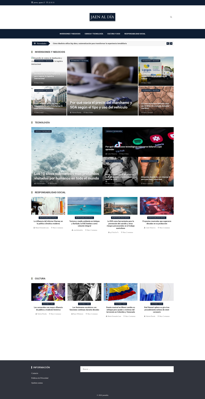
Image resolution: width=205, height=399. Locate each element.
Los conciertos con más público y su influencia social (74, 43)
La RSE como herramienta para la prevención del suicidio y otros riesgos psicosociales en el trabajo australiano (121, 224)
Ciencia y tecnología (43, 131)
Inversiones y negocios (43, 60)
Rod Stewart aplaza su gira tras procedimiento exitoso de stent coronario (120, 309)
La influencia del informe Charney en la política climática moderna (48, 222)
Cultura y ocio (48, 304)
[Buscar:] (127, 368)
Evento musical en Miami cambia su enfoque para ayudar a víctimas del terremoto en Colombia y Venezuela (84, 309)
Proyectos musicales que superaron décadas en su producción (156, 222)
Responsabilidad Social (48, 217)
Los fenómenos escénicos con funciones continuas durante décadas (48, 308)
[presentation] (168, 43)
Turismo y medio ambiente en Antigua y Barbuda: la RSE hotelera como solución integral (84, 223)
